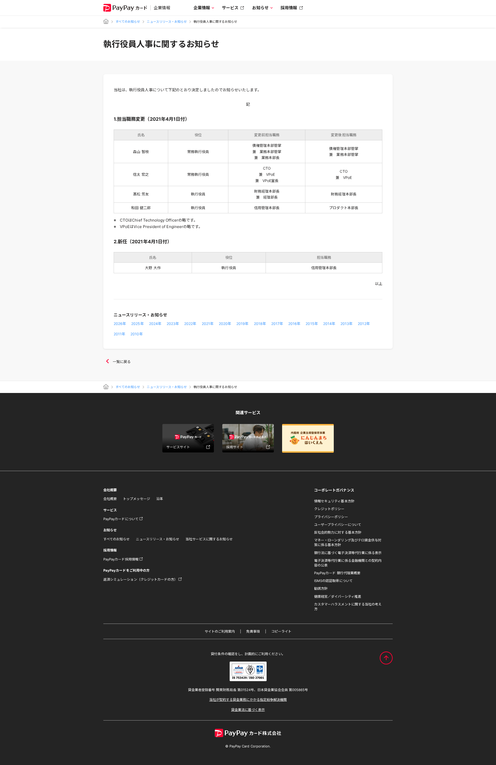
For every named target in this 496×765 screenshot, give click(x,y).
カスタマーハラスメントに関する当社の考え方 (348, 606)
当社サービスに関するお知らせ (209, 539)
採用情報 (289, 7)
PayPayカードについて (120, 519)
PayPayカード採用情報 (120, 559)
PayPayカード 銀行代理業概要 (337, 573)
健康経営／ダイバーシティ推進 (337, 596)
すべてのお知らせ (127, 22)
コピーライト (281, 631)
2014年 (329, 323)
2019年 (242, 323)
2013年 (346, 323)
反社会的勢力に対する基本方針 (337, 532)
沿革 (159, 499)
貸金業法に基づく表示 (248, 710)
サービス (230, 7)
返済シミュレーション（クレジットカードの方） (140, 579)
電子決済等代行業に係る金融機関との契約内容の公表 (348, 562)
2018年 (260, 323)
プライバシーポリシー (331, 517)
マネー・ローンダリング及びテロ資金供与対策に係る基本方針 (347, 542)
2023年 (173, 323)
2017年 (277, 323)
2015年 (312, 323)
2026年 (120, 323)
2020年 (225, 323)
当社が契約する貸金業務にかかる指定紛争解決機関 (248, 700)
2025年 (137, 323)
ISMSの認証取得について (333, 581)
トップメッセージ (136, 499)
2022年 (190, 323)
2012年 (364, 323)
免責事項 (253, 631)
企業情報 (201, 7)
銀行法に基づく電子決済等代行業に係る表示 (348, 553)
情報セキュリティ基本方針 (334, 501)
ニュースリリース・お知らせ (167, 22)
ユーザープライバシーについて (337, 524)
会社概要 (110, 499)
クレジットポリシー (329, 509)
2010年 (136, 334)
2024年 (155, 323)
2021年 (208, 323)
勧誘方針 (321, 588)
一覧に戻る (122, 361)
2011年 (119, 334)
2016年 (294, 323)
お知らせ (260, 7)
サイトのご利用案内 (220, 631)
